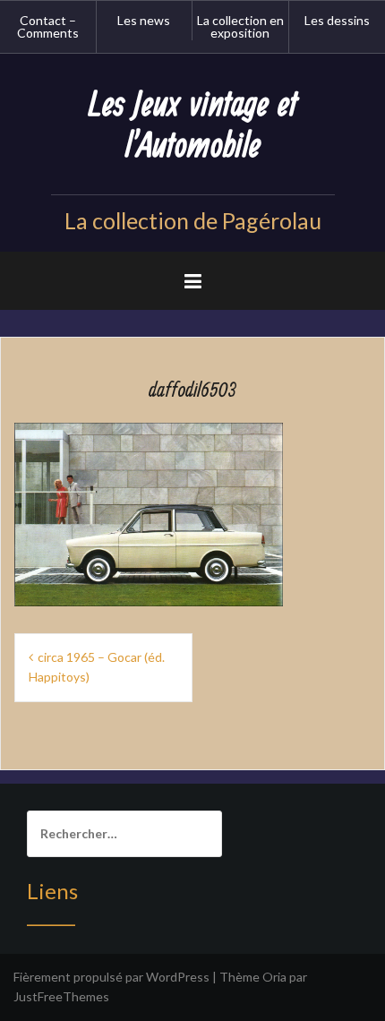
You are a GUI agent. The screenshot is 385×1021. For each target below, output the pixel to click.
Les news (143, 20)
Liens (52, 891)
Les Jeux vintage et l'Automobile (193, 126)
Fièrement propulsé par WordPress (111, 976)
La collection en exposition (240, 26)
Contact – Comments (48, 26)
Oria (274, 976)
